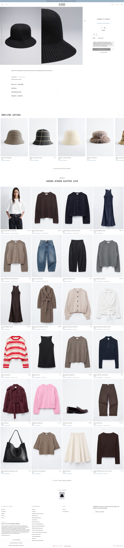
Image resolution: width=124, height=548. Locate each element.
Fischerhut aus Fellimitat (92, 157)
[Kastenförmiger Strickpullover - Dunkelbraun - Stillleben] (46, 208)
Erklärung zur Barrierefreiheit (37, 540)
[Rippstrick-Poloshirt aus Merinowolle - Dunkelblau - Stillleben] (108, 352)
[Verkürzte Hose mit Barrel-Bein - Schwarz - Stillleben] (77, 256)
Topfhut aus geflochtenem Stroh (36, 157)
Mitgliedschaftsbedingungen (37, 528)
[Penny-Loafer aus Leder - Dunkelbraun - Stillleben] (77, 400)
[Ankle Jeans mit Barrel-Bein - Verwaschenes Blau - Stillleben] (46, 256)
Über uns (64, 509)
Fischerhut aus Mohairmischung (64, 157)
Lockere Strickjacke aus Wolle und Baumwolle (71, 230)
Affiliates (3, 513)
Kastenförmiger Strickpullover (38, 230)
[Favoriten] (117, 4)
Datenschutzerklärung (36, 534)
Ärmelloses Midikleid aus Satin (99, 230)
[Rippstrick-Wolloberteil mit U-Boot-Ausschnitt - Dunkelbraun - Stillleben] (108, 448)
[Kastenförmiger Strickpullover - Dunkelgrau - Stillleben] (108, 256)
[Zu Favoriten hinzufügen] (113, 49)
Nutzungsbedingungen (36, 536)
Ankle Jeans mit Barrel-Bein (37, 278)
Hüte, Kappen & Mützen (1, 31)
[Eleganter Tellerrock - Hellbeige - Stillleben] (77, 448)
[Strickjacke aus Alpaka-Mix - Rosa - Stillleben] (46, 400)
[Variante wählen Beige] (102, 27)
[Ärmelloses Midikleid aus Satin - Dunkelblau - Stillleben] (108, 208)
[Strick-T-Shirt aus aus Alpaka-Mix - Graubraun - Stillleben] (46, 448)
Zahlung (33, 509)
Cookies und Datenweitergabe (37, 530)
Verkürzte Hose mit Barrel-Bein (69, 278)
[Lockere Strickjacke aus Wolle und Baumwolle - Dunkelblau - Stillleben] (77, 208)
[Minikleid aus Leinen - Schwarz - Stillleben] (46, 352)
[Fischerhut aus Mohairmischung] (71, 137)
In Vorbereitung (65, 511)
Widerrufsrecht (35, 515)
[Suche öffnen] (7, 4)
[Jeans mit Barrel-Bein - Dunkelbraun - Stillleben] (108, 400)
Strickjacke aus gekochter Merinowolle (70, 326)
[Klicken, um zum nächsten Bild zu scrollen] (122, 115)
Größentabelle (34, 519)
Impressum (34, 538)
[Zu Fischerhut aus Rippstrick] (62, 495)
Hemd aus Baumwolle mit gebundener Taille (102, 326)
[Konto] (112, 4)
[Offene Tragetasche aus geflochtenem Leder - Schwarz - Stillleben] (16, 448)
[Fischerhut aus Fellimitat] (100, 137)
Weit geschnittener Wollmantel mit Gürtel (40, 326)
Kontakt (3, 509)
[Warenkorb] (121, 4)
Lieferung (34, 511)
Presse (2, 517)
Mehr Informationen (6, 535)
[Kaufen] (2, 4)
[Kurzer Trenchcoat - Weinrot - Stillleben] (16, 400)
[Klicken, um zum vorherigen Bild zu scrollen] (119, 115)
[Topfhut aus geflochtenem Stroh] (43, 137)
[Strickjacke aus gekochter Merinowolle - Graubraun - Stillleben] (77, 304)
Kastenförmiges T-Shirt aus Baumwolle (8, 230)
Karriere (3, 515)
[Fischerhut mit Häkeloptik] (14, 137)
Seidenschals (1, 42)
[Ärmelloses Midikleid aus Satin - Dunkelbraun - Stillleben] (16, 304)
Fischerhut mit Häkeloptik (6, 157)
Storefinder (3, 511)
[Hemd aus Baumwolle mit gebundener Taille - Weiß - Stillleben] (108, 304)
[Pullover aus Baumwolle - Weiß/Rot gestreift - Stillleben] (16, 352)
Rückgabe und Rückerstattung (37, 513)
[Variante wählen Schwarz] (104, 27)
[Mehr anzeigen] (76, 1)
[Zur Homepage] (62, 4)
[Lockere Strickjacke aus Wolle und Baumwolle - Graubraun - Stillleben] (16, 256)
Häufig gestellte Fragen (36, 517)
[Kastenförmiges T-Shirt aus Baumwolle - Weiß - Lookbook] (16, 208)
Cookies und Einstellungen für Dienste (16, 545)
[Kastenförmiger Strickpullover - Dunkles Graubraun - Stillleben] (77, 352)
